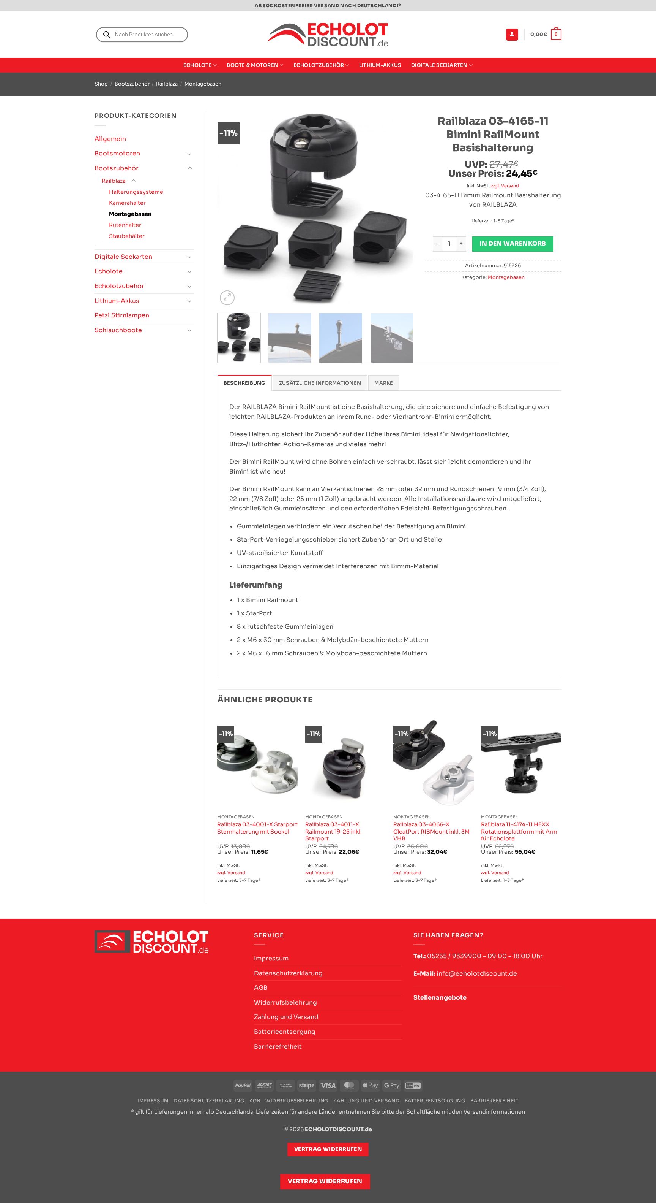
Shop (101, 84)
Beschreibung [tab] (245, 383)
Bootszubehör (132, 84)
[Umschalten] (189, 153)
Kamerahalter (127, 203)
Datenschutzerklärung (288, 973)
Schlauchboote (118, 330)
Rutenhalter (125, 225)
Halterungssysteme (136, 192)
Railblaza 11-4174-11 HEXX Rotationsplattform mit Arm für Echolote (519, 831)
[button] (512, 35)
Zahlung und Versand (286, 1017)
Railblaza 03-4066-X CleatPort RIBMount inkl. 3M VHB (431, 831)
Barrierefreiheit (278, 1047)
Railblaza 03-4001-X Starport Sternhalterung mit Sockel (257, 828)
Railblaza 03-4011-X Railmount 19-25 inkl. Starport (333, 831)
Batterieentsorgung (284, 1032)
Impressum (271, 958)
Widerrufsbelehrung (285, 1002)
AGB (261, 988)
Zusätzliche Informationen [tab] (320, 383)
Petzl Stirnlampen (122, 315)
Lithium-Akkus (380, 65)
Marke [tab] (383, 383)
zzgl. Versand (505, 186)
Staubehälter (127, 236)
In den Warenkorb (512, 243)
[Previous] (231, 208)
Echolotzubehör (318, 65)
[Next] (400, 208)
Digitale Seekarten (439, 65)
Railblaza (167, 84)
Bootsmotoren (117, 153)
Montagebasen (202, 84)
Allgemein (110, 139)
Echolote (197, 65)
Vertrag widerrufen (325, 1181)
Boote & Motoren (252, 65)
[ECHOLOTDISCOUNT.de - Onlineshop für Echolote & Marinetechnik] (328, 35)
